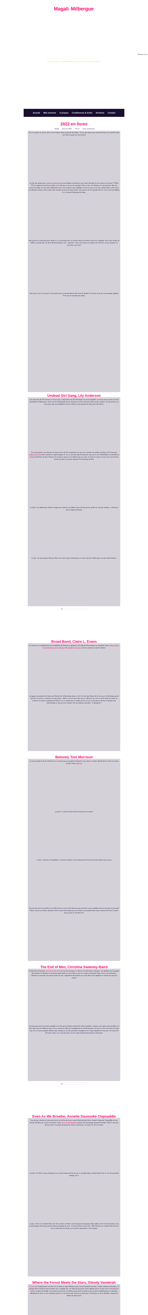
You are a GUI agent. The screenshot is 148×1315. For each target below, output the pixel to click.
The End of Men (51, 971)
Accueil (36, 113)
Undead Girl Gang (35, 454)
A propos (63, 113)
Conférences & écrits (82, 113)
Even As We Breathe (69, 1122)
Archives (100, 113)
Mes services (49, 113)
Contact (111, 113)
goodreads (56, 183)
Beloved (79, 763)
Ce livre (31, 1286)
